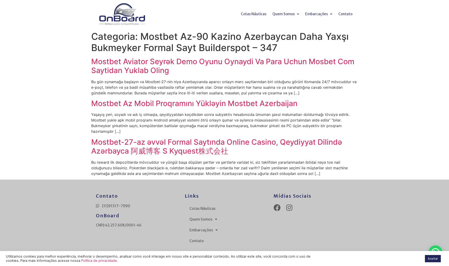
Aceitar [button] (433, 258)
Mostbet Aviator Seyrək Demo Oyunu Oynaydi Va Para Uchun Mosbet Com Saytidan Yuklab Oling (222, 66)
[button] (285, 14)
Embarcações (316, 14)
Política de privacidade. (99, 261)
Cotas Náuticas (253, 14)
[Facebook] (277, 207)
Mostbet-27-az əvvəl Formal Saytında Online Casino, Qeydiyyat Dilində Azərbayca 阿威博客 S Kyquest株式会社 (216, 146)
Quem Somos (283, 14)
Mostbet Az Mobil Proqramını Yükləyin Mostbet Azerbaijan (194, 103)
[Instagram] (289, 207)
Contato (345, 14)
